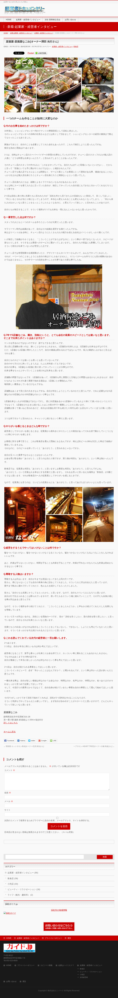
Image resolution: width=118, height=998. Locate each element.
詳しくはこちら (11, 723)
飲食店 (76, 46)
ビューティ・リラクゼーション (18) (24, 889)
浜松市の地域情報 (59, 910)
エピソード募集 (46, 965)
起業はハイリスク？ (66, 965)
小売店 (82, 974)
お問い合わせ (11, 981)
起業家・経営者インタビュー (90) (23, 873)
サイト (7, 810)
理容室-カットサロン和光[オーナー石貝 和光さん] (24, 746)
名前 (7, 793)
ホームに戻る (10, 732)
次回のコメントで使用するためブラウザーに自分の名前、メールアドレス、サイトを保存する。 (47, 820)
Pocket (31, 53)
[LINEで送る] (41, 53)
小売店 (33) (13, 884)
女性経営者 (84, 977)
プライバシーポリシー (53, 938)
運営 (69, 938)
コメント (9, 770)
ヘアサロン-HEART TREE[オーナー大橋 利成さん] (94, 746)
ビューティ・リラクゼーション (91, 972)
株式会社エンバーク (55, 991)
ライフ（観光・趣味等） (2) (20, 895)
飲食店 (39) (13, 878)
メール (8, 801)
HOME (8, 938)
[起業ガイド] (25, 11)
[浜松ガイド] (59, 913)
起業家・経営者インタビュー (62, 46)
